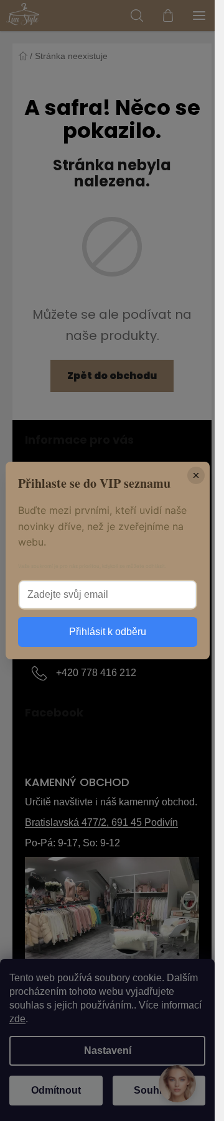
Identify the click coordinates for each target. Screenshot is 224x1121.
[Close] (196, 475)
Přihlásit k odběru (107, 631)
